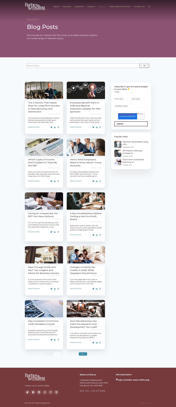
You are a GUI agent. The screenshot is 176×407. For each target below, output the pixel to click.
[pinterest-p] (50, 392)
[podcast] (56, 392)
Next (82, 354)
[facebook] (33, 392)
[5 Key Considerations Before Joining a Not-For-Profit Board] (86, 201)
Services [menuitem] (67, 6)
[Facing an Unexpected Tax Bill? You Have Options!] (44, 201)
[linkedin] (39, 392)
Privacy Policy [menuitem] (145, 403)
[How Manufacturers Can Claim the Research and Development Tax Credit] (86, 308)
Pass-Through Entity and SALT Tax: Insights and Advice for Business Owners (43, 270)
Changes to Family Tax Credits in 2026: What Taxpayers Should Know (83, 270)
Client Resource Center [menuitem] (119, 6)
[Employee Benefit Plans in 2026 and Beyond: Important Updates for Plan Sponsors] (86, 90)
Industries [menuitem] (79, 6)
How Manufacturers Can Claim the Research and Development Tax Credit (83, 324)
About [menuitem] (56, 6)
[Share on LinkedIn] (55, 127)
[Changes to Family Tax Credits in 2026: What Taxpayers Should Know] (86, 254)
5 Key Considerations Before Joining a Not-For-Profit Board (85, 216)
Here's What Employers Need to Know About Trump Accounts (85, 162)
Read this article (34, 127)
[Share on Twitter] (51, 127)
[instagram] (44, 392)
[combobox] (83, 65)
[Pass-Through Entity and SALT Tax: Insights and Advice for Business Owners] (44, 254)
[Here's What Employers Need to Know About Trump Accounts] (86, 147)
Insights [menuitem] (102, 6)
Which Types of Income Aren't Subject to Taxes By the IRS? (42, 162)
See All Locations (93, 391)
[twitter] (27, 392)
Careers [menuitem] (91, 6)
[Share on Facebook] (58, 127)
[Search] (144, 65)
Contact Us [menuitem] (139, 6)
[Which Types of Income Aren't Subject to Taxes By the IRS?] (44, 147)
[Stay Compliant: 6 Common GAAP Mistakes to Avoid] (44, 308)
